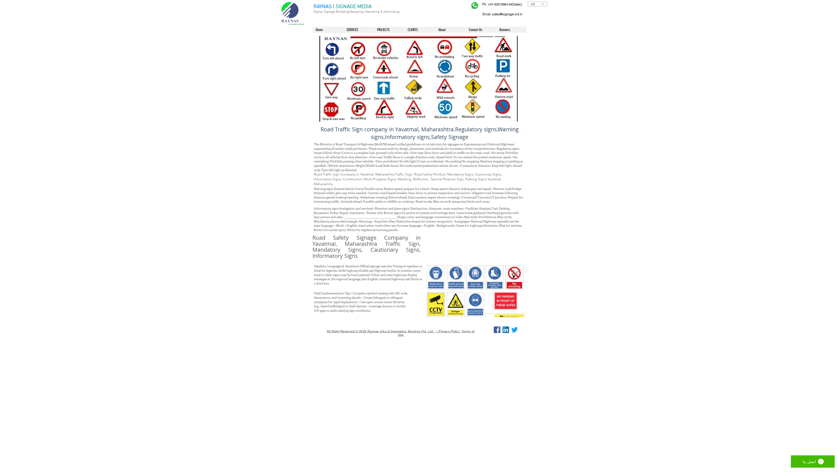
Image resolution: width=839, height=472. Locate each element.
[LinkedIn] (506, 329)
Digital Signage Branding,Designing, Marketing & (348, 12)
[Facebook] (497, 329)
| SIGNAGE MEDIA (352, 7)
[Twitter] (514, 329)
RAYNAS (323, 7)
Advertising (391, 12)
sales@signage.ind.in (507, 14)
